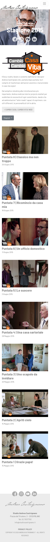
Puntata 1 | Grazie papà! (17, 462)
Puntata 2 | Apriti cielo (16, 420)
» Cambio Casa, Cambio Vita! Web (18, 109)
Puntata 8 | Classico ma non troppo (20, 159)
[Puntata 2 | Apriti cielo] (25, 403)
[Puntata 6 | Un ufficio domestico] (25, 231)
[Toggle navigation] (44, 3)
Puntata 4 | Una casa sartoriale (22, 332)
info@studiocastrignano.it (25, 522)
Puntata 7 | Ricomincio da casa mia (22, 204)
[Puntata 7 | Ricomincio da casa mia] (25, 185)
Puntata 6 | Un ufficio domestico (23, 248)
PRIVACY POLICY (25, 529)
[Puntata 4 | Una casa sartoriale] (25, 315)
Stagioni (7, 118)
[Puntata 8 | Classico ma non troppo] (25, 140)
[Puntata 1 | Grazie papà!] (25, 445)
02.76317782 (27, 519)
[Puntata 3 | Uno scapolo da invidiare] (25, 357)
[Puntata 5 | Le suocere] (25, 273)
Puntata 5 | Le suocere (17, 290)
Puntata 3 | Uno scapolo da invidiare (19, 376)
